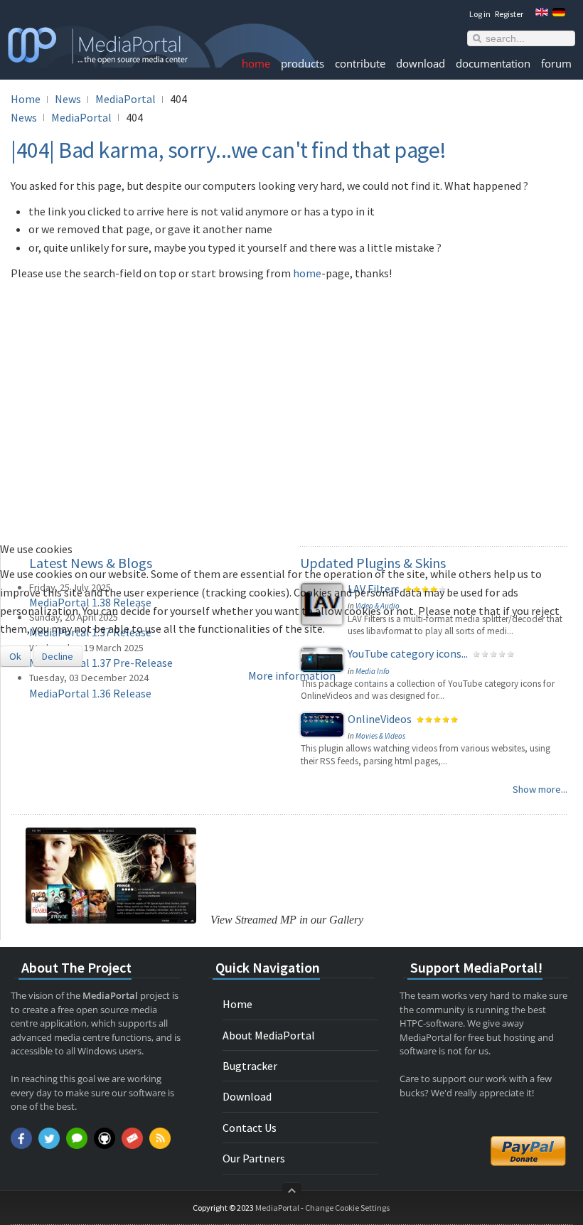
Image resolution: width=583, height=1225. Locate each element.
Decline (57, 656)
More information (292, 675)
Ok (15, 656)
